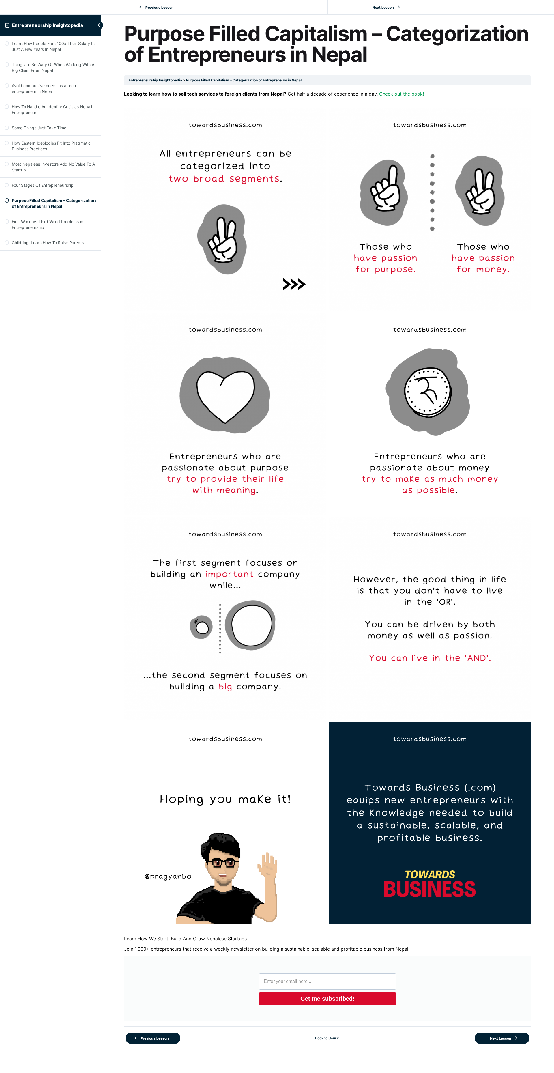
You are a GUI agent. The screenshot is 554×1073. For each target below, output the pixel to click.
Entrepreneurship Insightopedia (47, 25)
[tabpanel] (327, 555)
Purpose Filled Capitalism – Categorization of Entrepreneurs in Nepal (244, 80)
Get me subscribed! (327, 998)
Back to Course (327, 1038)
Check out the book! (401, 94)
